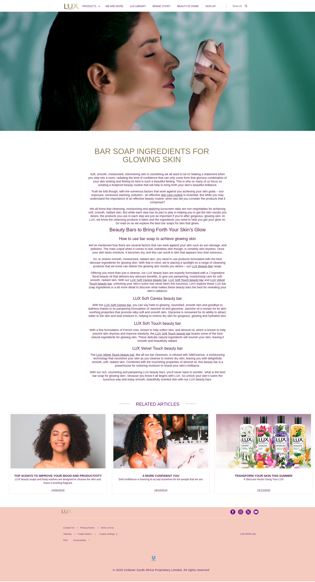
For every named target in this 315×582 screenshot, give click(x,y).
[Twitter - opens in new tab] (248, 513)
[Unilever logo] (153, 560)
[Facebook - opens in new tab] (232, 513)
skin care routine (172, 195)
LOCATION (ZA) (248, 534)
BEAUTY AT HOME (188, 6)
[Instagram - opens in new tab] (240, 513)
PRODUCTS (89, 6)
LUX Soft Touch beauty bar (186, 280)
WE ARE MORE (114, 6)
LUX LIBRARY (138, 6)
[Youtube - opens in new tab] (256, 513)
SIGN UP (210, 6)
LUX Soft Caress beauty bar (148, 280)
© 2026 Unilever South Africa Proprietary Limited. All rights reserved (161, 570)
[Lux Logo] (72, 7)
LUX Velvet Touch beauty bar (115, 354)
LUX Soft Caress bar (117, 305)
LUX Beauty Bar (202, 266)
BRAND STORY (161, 6)
